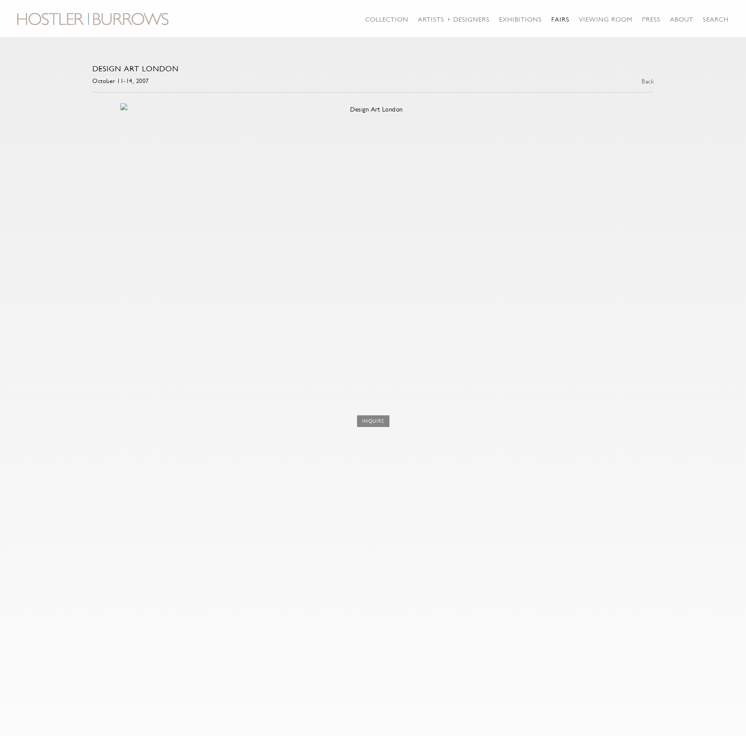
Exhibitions (520, 19)
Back (648, 81)
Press (651, 19)
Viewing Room (605, 19)
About (681, 19)
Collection (386, 19)
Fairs (560, 19)
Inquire (373, 421)
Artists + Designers (454, 19)
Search (716, 19)
